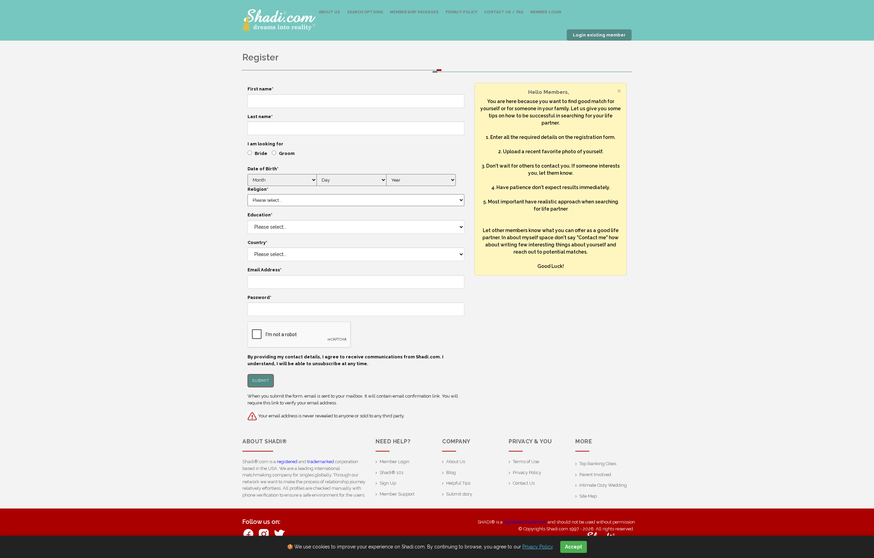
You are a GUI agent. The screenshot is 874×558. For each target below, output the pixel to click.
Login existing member (599, 35)
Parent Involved (595, 474)
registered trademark (525, 522)
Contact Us (524, 483)
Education (260, 214)
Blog (451, 472)
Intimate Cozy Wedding (603, 485)
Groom (287, 153)
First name (260, 88)
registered (287, 461)
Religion (258, 189)
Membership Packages (414, 12)
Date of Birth (263, 168)
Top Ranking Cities (597, 463)
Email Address (265, 269)
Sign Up (388, 483)
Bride (261, 153)
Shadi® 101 (392, 472)
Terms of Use (526, 461)
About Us (329, 12)
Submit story (459, 494)
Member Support (397, 494)
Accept (573, 546)
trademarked (320, 461)
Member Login (545, 12)
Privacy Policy (461, 12)
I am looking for (265, 143)
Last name (260, 116)
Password (259, 297)
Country (257, 242)
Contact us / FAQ (503, 12)
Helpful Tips (458, 483)
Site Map (588, 496)
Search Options (365, 12)
